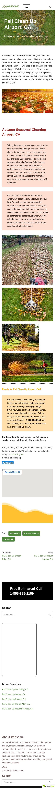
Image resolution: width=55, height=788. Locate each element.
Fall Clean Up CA (33, 36)
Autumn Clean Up (31, 533)
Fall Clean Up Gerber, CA (14, 694)
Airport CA (15, 533)
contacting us (17, 454)
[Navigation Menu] (26, 6)
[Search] (50, 7)
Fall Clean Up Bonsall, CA (14, 699)
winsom (10, 36)
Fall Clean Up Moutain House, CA (17, 708)
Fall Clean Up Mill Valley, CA (15, 689)
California (20, 36)
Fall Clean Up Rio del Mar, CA (16, 704)
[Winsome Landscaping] (10, 6)
